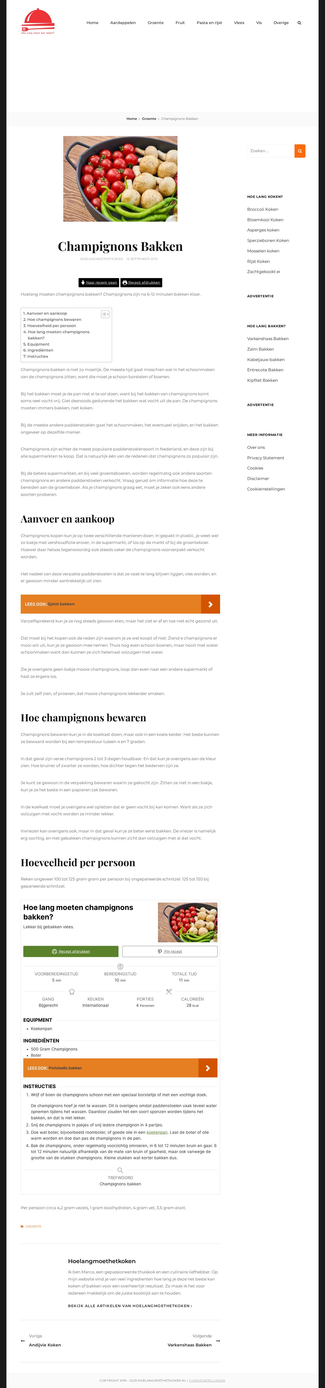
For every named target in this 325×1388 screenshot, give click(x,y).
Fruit (180, 22)
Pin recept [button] (172, 951)
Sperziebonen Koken (268, 240)
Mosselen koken (263, 251)
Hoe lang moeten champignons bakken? (58, 334)
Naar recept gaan (101, 282)
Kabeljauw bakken (266, 359)
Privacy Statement (265, 457)
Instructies (37, 356)
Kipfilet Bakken (262, 380)
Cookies (255, 468)
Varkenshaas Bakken (268, 338)
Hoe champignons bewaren (54, 319)
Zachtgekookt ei (263, 271)
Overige (281, 22)
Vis (259, 22)
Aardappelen (123, 22)
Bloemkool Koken (265, 219)
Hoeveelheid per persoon (51, 325)
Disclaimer (258, 478)
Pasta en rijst (209, 22)
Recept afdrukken (143, 282)
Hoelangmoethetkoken (101, 259)
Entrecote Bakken (265, 369)
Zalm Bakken (260, 349)
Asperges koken (263, 230)
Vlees (239, 22)
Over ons (256, 447)
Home (92, 22)
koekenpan (157, 1132)
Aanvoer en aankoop (47, 313)
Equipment (38, 344)
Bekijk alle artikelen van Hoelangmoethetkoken (129, 1306)
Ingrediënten (40, 350)
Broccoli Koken (262, 209)
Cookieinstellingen (266, 489)
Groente (156, 22)
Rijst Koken (258, 261)
